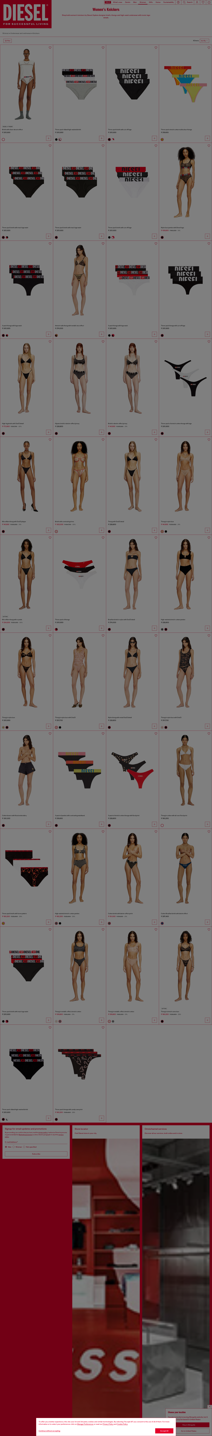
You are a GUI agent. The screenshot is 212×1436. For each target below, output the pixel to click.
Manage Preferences (85, 1424)
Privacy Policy (108, 1424)
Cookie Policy (122, 1424)
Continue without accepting (49, 1431)
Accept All (164, 1431)
